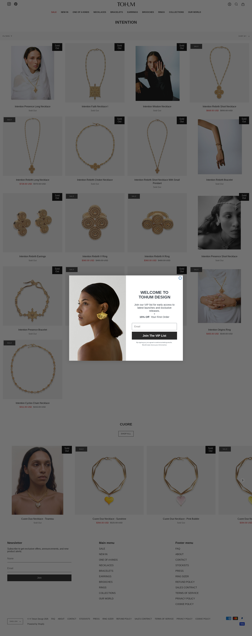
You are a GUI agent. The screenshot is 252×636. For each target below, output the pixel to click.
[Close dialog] (180, 278)
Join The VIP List (154, 335)
